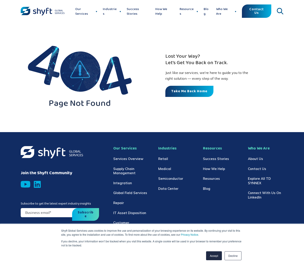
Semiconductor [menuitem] (170, 178)
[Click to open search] (280, 11)
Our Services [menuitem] (125, 148)
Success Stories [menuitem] (216, 159)
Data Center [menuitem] (168, 188)
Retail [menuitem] (163, 159)
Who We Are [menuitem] (259, 148)
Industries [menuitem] (167, 148)
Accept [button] (214, 256)
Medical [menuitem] (164, 169)
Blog (206, 11)
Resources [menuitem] (212, 148)
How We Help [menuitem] (214, 169)
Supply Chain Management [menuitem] (124, 171)
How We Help (161, 11)
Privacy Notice (189, 234)
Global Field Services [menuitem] (130, 193)
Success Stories (133, 11)
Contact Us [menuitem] (257, 169)
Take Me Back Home (189, 91)
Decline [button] (233, 256)
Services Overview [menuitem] (128, 159)
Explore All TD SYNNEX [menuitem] (259, 180)
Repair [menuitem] (118, 203)
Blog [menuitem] (206, 188)
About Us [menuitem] (255, 159)
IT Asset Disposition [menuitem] (129, 213)
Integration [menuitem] (122, 183)
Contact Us (256, 11)
